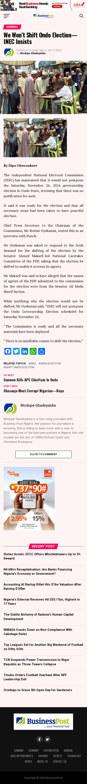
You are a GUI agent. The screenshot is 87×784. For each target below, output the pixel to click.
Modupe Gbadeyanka (32, 53)
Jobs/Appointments (21, 756)
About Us (42, 761)
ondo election (50, 363)
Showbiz (43, 756)
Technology (74, 756)
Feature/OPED (51, 750)
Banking (18, 750)
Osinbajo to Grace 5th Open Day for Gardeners (38, 690)
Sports (57, 756)
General (68, 750)
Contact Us (60, 761)
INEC (33, 363)
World (28, 761)
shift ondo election (19, 367)
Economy (33, 750)
